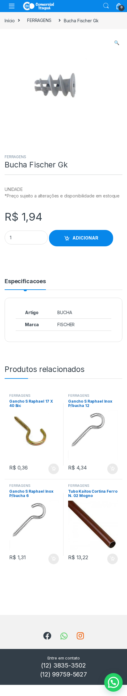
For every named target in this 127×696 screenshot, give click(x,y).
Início (10, 20)
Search (106, 5)
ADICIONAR (85, 237)
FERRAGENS (39, 20)
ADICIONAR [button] (47, 469)
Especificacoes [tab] (25, 281)
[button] (116, 42)
